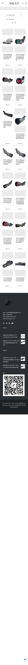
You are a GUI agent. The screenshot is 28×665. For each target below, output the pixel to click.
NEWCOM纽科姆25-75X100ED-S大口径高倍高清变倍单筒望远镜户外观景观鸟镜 (7, 241)
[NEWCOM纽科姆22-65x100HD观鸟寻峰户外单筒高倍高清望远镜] (7, 184)
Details (8, 65)
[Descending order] (21, 15)
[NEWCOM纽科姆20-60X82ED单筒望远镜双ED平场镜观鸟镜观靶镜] (20, 120)
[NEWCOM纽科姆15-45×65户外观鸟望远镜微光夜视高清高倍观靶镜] (20, 40)
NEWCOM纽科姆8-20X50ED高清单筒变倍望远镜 (20, 279)
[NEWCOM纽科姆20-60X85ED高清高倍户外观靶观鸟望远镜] (7, 152)
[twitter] (6, 323)
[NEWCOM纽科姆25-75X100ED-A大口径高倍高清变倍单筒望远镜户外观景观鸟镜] (20, 184)
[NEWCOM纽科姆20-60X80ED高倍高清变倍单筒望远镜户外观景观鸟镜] (7, 113)
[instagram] (9, 323)
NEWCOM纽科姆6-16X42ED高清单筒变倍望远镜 (7, 279)
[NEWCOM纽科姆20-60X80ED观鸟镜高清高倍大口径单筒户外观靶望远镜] (20, 80)
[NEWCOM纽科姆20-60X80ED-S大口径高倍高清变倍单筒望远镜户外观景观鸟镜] (7, 80)
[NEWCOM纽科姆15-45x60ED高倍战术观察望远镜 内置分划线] (7, 40)
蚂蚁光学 (22, 403)
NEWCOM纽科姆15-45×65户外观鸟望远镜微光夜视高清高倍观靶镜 (20, 57)
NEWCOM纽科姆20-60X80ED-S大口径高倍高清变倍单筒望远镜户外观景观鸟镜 (7, 97)
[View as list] (15, 22)
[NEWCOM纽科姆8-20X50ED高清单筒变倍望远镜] (20, 264)
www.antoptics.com (10, 318)
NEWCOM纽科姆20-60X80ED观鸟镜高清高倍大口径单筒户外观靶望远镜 (20, 97)
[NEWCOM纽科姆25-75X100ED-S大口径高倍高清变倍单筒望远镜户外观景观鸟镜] (7, 224)
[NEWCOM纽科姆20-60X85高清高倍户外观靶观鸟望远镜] (20, 152)
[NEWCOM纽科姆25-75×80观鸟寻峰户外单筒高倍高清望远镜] (20, 224)
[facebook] (3, 323)
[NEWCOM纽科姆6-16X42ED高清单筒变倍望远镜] (7, 264)
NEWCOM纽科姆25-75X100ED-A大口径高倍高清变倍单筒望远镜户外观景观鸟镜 (20, 201)
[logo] (14, 2)
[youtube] (12, 323)
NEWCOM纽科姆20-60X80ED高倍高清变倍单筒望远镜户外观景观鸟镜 (7, 124)
